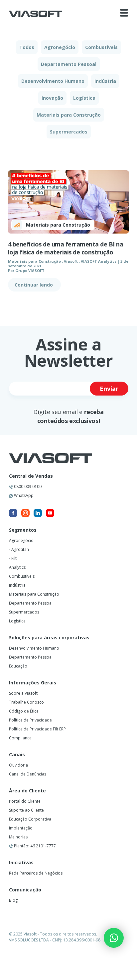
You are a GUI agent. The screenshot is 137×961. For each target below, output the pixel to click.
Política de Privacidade (30, 720)
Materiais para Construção (69, 115)
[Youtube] (50, 513)
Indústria (105, 81)
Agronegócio (59, 47)
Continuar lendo (34, 285)
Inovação (52, 98)
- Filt (13, 558)
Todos (26, 47)
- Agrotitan (19, 549)
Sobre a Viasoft (23, 693)
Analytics (17, 567)
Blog (13, 900)
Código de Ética (24, 711)
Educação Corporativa (30, 819)
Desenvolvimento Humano (52, 81)
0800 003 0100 (27, 486)
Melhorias (18, 837)
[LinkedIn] (38, 513)
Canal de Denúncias (27, 774)
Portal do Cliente (25, 801)
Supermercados (68, 132)
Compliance (20, 738)
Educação (18, 666)
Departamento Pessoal (68, 64)
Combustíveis (101, 47)
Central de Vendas (31, 476)
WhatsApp (23, 495)
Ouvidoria (18, 765)
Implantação (21, 828)
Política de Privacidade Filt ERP (37, 729)
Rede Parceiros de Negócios (36, 873)
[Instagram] (25, 513)
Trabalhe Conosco (26, 702)
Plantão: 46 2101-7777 (34, 846)
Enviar (109, 389)
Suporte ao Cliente (26, 810)
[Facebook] (13, 513)
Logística (84, 98)
